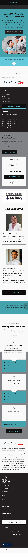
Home (3, 499)
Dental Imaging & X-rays (10, 369)
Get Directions (14, 106)
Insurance (4, 517)
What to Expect (9, 152)
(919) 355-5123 (9, 101)
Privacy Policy (7, 534)
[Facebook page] (3, 495)
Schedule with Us (14, 32)
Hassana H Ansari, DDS (10, 234)
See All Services (14, 431)
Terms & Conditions (14, 534)
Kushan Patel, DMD (9, 268)
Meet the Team (14, 292)
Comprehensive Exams (10, 366)
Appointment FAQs (14, 171)
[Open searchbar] (24, 2)
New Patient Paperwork (14, 164)
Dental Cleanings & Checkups (12, 362)
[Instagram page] (5, 495)
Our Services (5, 502)
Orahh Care (21, 534)
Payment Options (14, 176)
